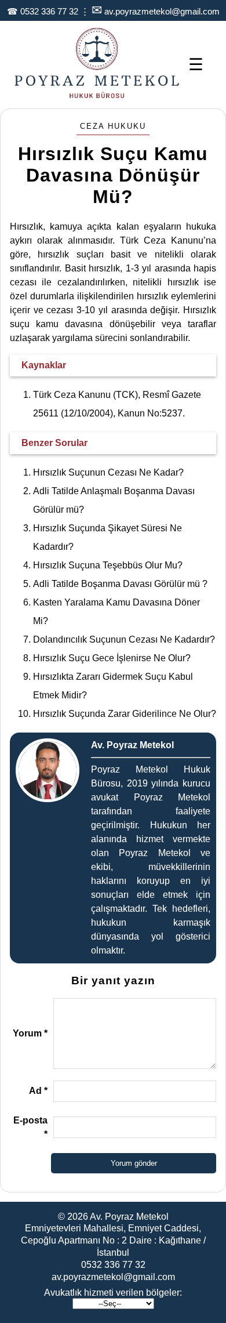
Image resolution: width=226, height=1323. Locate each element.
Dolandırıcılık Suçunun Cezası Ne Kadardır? (124, 639)
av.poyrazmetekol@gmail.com (162, 11)
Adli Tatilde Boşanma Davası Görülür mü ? (120, 584)
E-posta (30, 1127)
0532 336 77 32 (49, 11)
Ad (38, 1091)
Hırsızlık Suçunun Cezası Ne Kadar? (108, 472)
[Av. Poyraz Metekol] (97, 97)
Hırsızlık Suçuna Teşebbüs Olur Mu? (108, 565)
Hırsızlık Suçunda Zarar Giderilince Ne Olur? (124, 714)
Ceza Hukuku (113, 126)
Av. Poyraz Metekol (129, 1216)
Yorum (30, 1033)
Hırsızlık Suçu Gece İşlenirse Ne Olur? (112, 658)
